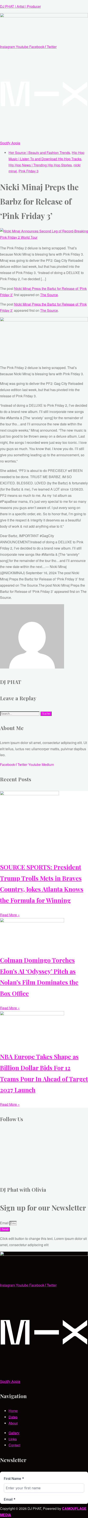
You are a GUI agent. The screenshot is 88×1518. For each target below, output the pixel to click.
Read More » (10, 914)
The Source (49, 294)
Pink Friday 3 (28, 171)
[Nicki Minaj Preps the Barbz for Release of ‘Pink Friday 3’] (44, 237)
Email (5, 1222)
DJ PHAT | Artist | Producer (20, 6)
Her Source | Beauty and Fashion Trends (39, 152)
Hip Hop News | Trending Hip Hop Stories (40, 165)
